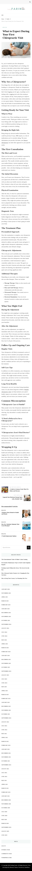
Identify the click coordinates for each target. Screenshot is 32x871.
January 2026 (5, 589)
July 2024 (4, 632)
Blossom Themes (14, 867)
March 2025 (5, 601)
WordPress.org (6, 857)
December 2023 (6, 659)
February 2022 (5, 745)
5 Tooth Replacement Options (8, 536)
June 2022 (4, 729)
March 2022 (5, 741)
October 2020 (5, 807)
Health (5, 27)
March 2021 (5, 788)
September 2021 (6, 764)
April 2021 (4, 784)
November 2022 (6, 710)
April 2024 (4, 643)
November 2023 (6, 663)
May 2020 (4, 819)
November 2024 (6, 616)
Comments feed (6, 853)
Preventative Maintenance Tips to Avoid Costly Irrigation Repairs (15, 563)
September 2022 (6, 718)
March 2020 (5, 823)
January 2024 (5, 655)
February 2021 (5, 792)
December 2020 (6, 800)
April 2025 (4, 597)
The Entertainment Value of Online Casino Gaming (14, 559)
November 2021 (6, 757)
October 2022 (5, 714)
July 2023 (4, 679)
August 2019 (5, 831)
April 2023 (4, 690)
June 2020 (4, 815)
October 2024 (5, 620)
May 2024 (4, 640)
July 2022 (4, 725)
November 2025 (6, 593)
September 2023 (6, 671)
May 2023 (4, 686)
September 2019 (6, 827)
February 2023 (5, 698)
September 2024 (6, 624)
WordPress (27, 867)
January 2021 (5, 796)
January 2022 (5, 749)
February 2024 (5, 651)
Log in (3, 846)
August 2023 (5, 675)
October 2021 (5, 761)
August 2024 (5, 628)
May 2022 (4, 733)
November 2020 (6, 803)
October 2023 (5, 667)
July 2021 (4, 772)
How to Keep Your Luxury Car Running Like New (14, 578)
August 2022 (5, 722)
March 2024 (5, 647)
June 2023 (4, 682)
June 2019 (4, 835)
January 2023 (5, 702)
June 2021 (4, 776)
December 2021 (6, 753)
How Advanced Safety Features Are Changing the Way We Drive (15, 574)
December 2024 (6, 612)
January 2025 (5, 608)
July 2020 (4, 811)
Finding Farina (13, 865)
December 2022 (6, 706)
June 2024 (4, 636)
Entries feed (5, 849)
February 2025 (5, 604)
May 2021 (4, 780)
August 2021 (5, 768)
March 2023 (5, 694)
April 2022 (4, 737)
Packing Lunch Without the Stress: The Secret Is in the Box (15, 569)
